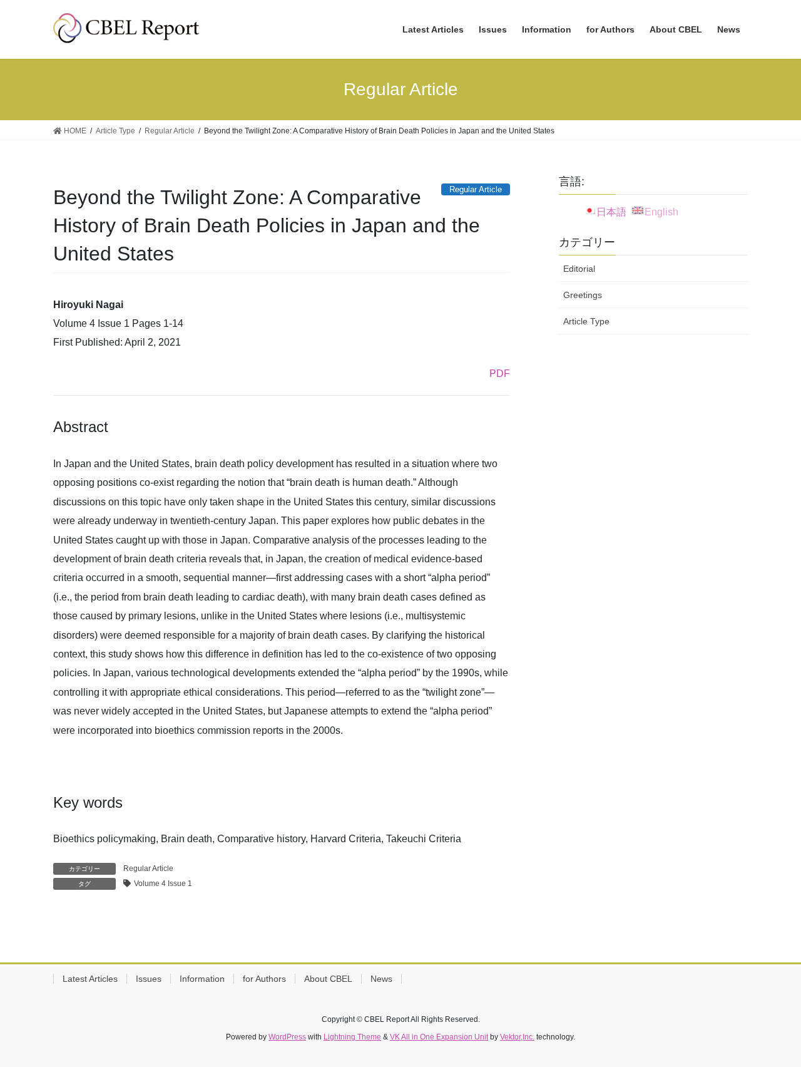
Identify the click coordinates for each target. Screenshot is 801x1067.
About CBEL (328, 979)
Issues (148, 979)
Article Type (586, 321)
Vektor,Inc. (517, 1037)
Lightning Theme (352, 1037)
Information (202, 979)
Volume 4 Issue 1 (163, 883)
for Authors (264, 979)
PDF (499, 373)
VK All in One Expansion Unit (439, 1037)
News (381, 979)
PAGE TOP (770, 1024)
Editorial (579, 269)
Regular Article (148, 868)
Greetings (582, 295)
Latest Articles (90, 979)
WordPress (287, 1037)
